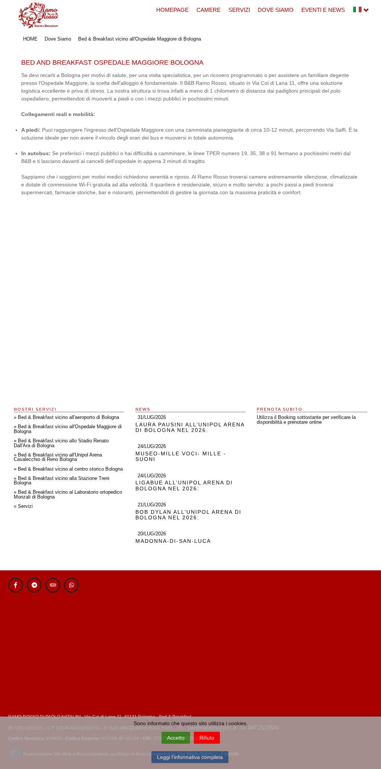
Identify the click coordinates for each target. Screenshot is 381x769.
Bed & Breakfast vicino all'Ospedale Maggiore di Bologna (139, 39)
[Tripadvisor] (52, 585)
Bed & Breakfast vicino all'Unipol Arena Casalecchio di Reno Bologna (58, 457)
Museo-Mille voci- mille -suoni (180, 456)
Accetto (176, 738)
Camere (208, 10)
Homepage (172, 10)
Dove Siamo (276, 10)
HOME (30, 39)
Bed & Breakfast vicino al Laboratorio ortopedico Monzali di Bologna (68, 495)
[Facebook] (15, 585)
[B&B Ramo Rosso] (38, 15)
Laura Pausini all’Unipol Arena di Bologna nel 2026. (189, 427)
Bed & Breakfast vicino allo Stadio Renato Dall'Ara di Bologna (61, 443)
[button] (361, 11)
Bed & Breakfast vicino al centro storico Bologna (70, 469)
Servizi (239, 10)
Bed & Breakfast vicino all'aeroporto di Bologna (68, 417)
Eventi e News (323, 10)
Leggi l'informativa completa (190, 757)
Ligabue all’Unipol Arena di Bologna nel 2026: (184, 485)
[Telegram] (34, 585)
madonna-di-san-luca (173, 541)
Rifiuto (206, 738)
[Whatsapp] (71, 585)
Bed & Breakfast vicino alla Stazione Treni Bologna (61, 481)
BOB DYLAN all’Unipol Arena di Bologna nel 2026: (188, 514)
